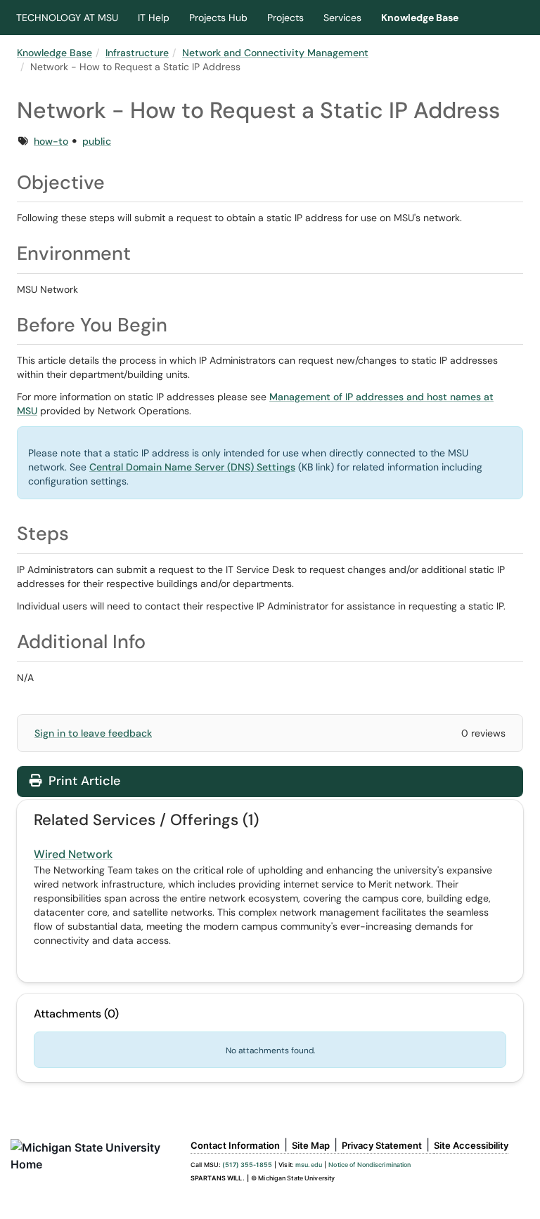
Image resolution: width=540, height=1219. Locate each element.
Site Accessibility (471, 1145)
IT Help (153, 17)
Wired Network (73, 854)
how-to (51, 141)
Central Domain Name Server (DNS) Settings (192, 467)
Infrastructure (137, 52)
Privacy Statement (382, 1145)
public (96, 141)
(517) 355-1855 (247, 1164)
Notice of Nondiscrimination (369, 1164)
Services (342, 17)
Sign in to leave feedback (93, 733)
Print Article (82, 780)
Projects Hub (218, 17)
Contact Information (235, 1145)
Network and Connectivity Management (275, 52)
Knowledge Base (419, 17)
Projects (285, 17)
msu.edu (308, 1164)
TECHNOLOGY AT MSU (67, 17)
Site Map (311, 1145)
